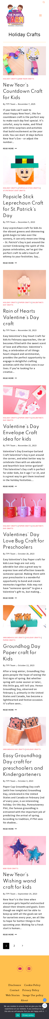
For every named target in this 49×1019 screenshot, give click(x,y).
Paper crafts (25, 302)
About (24, 1000)
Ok (18, 1015)
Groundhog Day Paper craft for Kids (21, 653)
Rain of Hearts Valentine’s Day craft (21, 317)
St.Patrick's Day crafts (14, 190)
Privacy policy (28, 1015)
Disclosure (14, 985)
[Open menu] (40, 15)
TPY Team (10, 104)
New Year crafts (26, 79)
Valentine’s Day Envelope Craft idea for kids (21, 433)
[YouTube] (20, 969)
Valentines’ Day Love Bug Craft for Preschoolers (23, 541)
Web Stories (13, 995)
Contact (14, 990)
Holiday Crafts (10, 79)
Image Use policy (33, 995)
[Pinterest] (29, 969)
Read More (10, 148)
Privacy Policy (30, 990)
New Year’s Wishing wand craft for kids (19, 881)
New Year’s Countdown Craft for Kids (23, 91)
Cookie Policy (32, 985)
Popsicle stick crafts (29, 188)
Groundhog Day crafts (14, 637)
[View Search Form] (43, 2)
